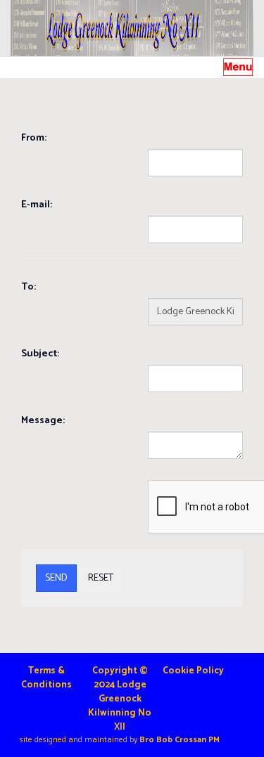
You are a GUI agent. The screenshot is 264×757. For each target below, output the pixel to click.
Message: (43, 420)
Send (56, 578)
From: (33, 138)
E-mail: (36, 205)
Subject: (40, 354)
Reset (100, 578)
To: (28, 287)
